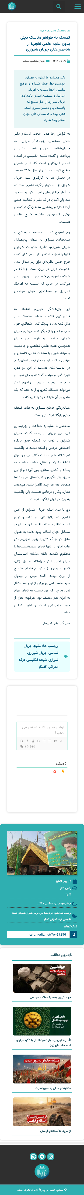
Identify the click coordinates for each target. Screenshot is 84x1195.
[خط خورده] (38, 741)
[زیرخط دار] (32, 741)
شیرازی (54, 660)
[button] (77, 6)
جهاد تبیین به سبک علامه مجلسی (50, 997)
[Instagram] (50, 1156)
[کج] (27, 741)
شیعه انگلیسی (37, 660)
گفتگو (42, 667)
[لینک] (21, 746)
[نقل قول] (55, 741)
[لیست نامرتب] (49, 741)
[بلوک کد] (60, 741)
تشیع (37, 646)
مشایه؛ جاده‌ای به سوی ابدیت (53, 1088)
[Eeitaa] (33, 1156)
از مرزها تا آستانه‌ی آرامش (55, 1131)
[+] (32, 746)
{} (27, 746)
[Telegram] (42, 1156)
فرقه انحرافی (56, 919)
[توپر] (21, 741)
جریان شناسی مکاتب (33, 61)
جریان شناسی (46, 913)
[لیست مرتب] (44, 741)
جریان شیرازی (37, 653)
